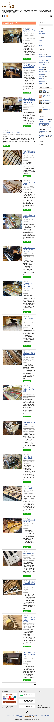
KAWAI (40, 40)
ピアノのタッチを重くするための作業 (29, 353)
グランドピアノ (42, 33)
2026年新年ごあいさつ (44, 105)
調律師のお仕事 (26, 107)
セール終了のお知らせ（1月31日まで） (29, 66)
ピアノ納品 (27, 38)
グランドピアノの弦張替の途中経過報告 (29, 389)
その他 (40, 45)
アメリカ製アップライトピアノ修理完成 (29, 654)
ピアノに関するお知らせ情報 (13, 134)
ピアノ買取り (17, 715)
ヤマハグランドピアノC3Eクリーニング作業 (29, 249)
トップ (5, 715)
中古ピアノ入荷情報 (43, 71)
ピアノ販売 (23, 715)
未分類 (40, 78)
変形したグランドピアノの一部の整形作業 (29, 619)
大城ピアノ (25, 33)
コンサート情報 (42, 54)
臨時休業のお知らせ (43, 131)
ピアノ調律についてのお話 (11, 132)
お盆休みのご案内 (42, 119)
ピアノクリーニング (43, 62)
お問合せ (21, 716)
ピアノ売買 (29, 493)
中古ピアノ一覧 (10, 715)
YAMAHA (41, 42)
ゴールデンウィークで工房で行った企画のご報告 (29, 100)
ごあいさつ (31, 33)
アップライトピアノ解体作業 (45, 127)
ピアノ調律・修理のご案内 (31, 715)
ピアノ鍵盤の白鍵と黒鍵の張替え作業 (29, 583)
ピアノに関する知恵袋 (43, 60)
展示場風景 (41, 74)
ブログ (48, 715)
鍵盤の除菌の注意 (29, 553)
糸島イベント (42, 81)
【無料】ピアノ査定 (29, 716)
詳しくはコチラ (27, 58)
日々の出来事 (31, 106)
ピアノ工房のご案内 (42, 715)
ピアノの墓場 (27, 488)
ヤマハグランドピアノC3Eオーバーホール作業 (29, 284)
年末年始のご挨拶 (47, 109)
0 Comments (27, 40)
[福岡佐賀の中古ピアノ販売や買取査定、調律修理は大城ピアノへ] (8, 8)
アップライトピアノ (43, 31)
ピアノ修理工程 (30, 396)
